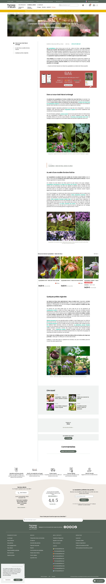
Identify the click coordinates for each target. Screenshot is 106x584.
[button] (83, 5)
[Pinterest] (70, 527)
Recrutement (10, 553)
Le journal (78, 538)
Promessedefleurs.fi (59, 571)
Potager (39, 7)
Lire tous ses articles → (68, 427)
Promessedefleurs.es (59, 553)
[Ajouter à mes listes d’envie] (58, 258)
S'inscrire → (84, 500)
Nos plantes (10, 543)
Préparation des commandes (37, 538)
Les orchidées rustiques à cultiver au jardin (61, 406)
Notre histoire (10, 540)
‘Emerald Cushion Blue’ (60, 199)
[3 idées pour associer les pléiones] (72, 398)
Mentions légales (44, 576)
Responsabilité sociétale (13, 550)
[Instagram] (65, 527)
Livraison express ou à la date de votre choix (25, 1)
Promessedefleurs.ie (59, 548)
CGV (49, 576)
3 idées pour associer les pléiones (83, 397)
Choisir (56, 394)
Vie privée (53, 576)
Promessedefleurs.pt (59, 561)
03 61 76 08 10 (23, 492)
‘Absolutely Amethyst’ (78, 194)
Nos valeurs (10, 548)
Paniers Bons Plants (35, 553)
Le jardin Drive (33, 557)
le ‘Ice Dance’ (67, 203)
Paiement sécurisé (34, 545)
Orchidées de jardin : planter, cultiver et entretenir (82, 407)
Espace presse (10, 555)
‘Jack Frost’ (79, 117)
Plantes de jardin (21, 8)
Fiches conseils (22, 13)
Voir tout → (96, 253)
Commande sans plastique (36, 550)
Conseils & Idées (80, 540)
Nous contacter (57, 543)
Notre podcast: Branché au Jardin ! (84, 548)
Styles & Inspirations (81, 543)
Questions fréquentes (58, 538)
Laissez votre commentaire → (68, 451)
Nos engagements (11, 545)
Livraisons (32, 540)
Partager (69, 438)
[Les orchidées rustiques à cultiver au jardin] (50, 407)
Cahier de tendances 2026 (82, 545)
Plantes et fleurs (53, 16)
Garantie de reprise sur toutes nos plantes (45, 1)
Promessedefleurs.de (59, 551)
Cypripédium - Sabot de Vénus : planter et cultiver (60, 166)
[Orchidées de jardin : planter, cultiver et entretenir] (72, 407)
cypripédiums (52, 48)
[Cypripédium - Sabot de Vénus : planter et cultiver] (50, 398)
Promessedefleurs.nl (59, 563)
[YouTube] (73, 527)
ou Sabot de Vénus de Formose (62, 184)
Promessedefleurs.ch (59, 568)
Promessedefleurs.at (59, 558)
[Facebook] (67, 527)
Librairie (44, 7)
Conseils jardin (31, 5)
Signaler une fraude (57, 540)
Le (52, 323)
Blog (17, 13)
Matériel (49, 7)
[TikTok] (75, 527)
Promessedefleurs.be (59, 566)
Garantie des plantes (35, 543)
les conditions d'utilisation (86, 504)
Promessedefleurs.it (59, 556)
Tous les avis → (53, 504)
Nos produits (22, 5)
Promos (53, 7)
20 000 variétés (10, 1)
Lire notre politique (7, 575)
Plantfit (32, 548)
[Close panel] (23, 564)
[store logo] (11, 6)
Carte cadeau (33, 555)
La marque (40, 5)
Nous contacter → (22, 507)
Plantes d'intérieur (29, 8)
